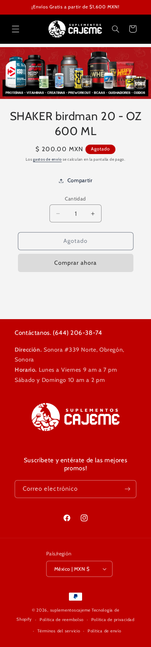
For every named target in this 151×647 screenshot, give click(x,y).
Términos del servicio (58, 630)
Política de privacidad (113, 619)
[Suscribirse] (127, 489)
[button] (15, 28)
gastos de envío (47, 159)
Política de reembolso (62, 619)
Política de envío (104, 630)
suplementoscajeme (70, 610)
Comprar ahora (75, 262)
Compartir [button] (80, 180)
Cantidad (75, 199)
